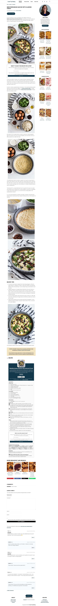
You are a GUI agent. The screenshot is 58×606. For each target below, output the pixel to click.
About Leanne (13, 599)
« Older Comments (10, 590)
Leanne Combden (25, 379)
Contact (13, 602)
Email (8, 514)
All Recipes (45, 599)
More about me (45, 25)
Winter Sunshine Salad (26, 88)
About (32, 1)
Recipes (10, 4)
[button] (19, 374)
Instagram (19, 350)
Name (8, 511)
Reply (33, 537)
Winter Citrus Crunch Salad (26, 89)
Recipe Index (26, 1)
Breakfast (13, 4)
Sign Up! (24, 599)
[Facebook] (42, 2)
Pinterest (23, 350)
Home (8, 4)
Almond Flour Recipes (45, 602)
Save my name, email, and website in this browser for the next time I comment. (21, 519)
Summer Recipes (20, 1)
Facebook (28, 350)
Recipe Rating (9, 494)
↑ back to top (29, 595)
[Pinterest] (44, 2)
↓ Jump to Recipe (11, 13)
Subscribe (36, 1)
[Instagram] (47, 2)
